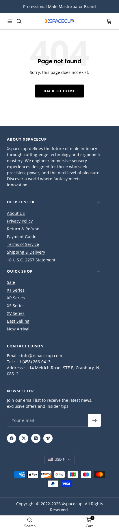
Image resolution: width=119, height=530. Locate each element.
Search (30, 525)
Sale (11, 282)
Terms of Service (23, 244)
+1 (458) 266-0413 (34, 361)
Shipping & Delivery (26, 252)
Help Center (21, 201)
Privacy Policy (20, 221)
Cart (89, 525)
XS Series (16, 305)
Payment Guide (21, 236)
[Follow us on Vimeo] (48, 438)
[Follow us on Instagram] (35, 438)
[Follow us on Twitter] (23, 438)
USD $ (60, 459)
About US (16, 213)
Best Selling (18, 321)
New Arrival (18, 329)
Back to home (59, 91)
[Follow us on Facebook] (11, 438)
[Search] (19, 21)
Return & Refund (23, 228)
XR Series (16, 298)
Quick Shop (20, 271)
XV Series (16, 313)
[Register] (94, 420)
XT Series (16, 290)
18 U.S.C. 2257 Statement (31, 260)
